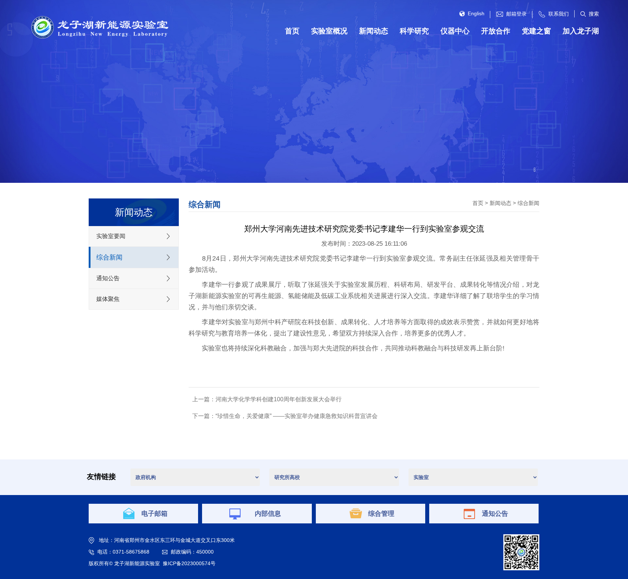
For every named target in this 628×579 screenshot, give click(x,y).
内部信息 (268, 513)
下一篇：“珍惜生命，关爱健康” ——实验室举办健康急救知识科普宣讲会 (285, 416)
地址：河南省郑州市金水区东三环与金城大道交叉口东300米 (167, 540)
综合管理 (381, 513)
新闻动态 (500, 203)
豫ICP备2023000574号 (189, 563)
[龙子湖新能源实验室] (99, 27)
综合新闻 (528, 203)
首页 (477, 203)
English (476, 13)
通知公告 (495, 513)
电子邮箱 (154, 513)
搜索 (594, 14)
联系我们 (558, 14)
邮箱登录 (516, 14)
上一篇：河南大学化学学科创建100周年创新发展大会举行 (267, 399)
